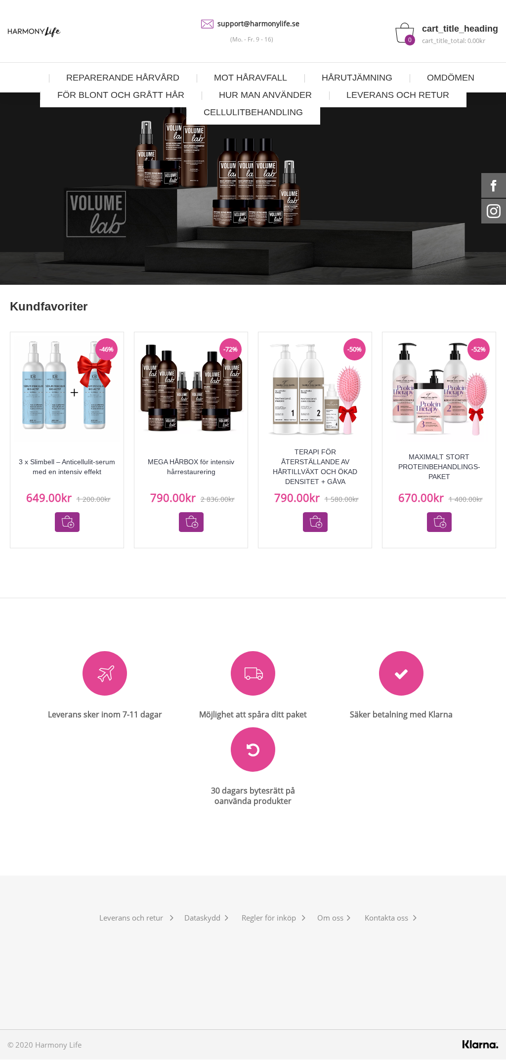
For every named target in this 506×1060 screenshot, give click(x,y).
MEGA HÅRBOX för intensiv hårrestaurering (191, 467)
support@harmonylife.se (258, 23)
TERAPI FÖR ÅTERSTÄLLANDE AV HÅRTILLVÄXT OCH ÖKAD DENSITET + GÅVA (315, 467)
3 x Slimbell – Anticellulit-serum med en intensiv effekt (67, 467)
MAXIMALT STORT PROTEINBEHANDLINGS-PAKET (439, 467)
